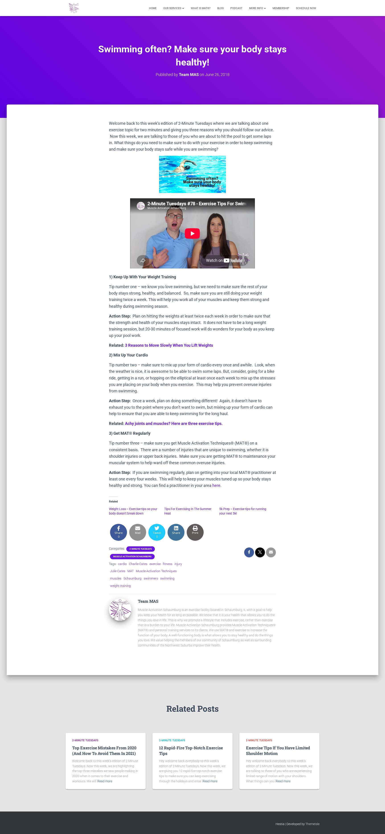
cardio (122, 564)
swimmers (151, 578)
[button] (183, 8)
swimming (167, 578)
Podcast (236, 8)
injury (178, 564)
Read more (104, 781)
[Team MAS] (120, 609)
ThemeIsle (312, 824)
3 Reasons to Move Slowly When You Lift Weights (169, 345)
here (216, 485)
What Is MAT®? (201, 8)
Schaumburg (132, 578)
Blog (220, 8)
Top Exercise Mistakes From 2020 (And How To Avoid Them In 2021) (104, 750)
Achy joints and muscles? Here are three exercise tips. (174, 423)
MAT (130, 571)
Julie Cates (117, 571)
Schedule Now (306, 8)
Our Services (172, 8)
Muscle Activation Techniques (156, 571)
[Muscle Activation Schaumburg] (74, 8)
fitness (167, 564)
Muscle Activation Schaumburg (132, 556)
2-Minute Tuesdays (140, 549)
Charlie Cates (138, 564)
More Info (256, 8)
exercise (155, 564)
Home (153, 8)
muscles (115, 578)
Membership (280, 8)
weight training (120, 586)
